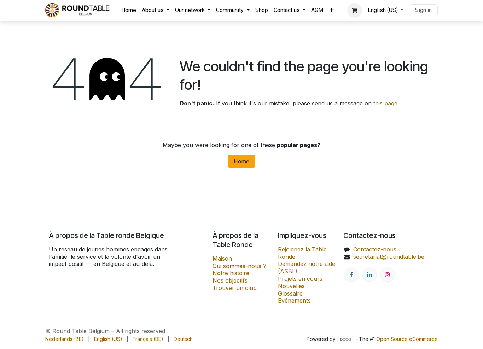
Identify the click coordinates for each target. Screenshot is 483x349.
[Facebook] (351, 274)
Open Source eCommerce (407, 339)
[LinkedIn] (369, 274)
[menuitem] (128, 10)
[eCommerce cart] (354, 10)
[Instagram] (387, 274)
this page (385, 103)
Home (241, 161)
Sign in (423, 10)
